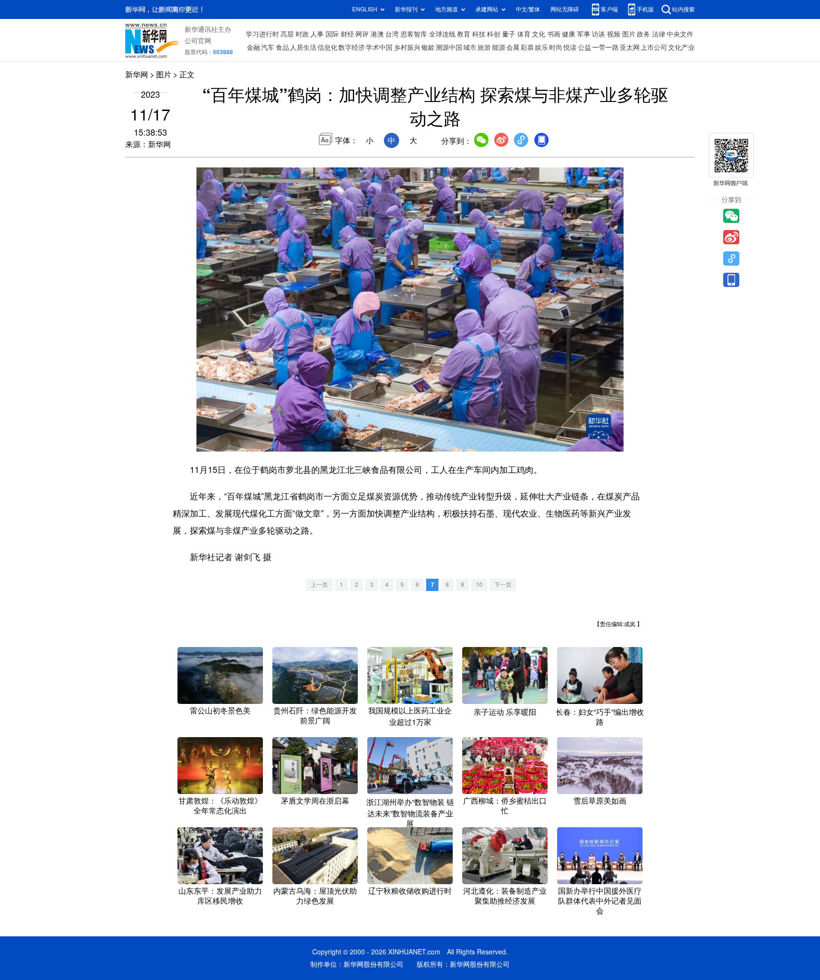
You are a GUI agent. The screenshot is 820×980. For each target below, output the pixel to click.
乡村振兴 (407, 47)
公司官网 (198, 40)
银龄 (428, 47)
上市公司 (654, 47)
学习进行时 (262, 34)
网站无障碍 (564, 9)
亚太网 (630, 47)
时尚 (555, 47)
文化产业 (681, 47)
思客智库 (414, 34)
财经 (347, 34)
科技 (478, 34)
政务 (643, 34)
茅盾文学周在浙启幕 (315, 800)
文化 (538, 34)
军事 (583, 34)
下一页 (503, 585)
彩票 (527, 47)
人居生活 (303, 47)
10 (479, 585)
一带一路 (605, 47)
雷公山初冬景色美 (220, 710)
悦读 (570, 47)
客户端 (609, 9)
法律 (658, 34)
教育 (463, 34)
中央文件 (680, 34)
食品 (282, 47)
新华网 (136, 74)
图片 (628, 34)
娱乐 (541, 47)
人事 (317, 34)
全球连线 (442, 34)
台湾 (392, 34)
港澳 (377, 34)
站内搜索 (683, 9)
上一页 (319, 585)
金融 (253, 47)
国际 (332, 34)
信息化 (327, 47)
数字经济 (351, 47)
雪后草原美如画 (599, 800)
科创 (493, 34)
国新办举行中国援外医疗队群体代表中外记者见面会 (600, 901)
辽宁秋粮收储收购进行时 (410, 891)
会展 (513, 47)
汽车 (267, 47)
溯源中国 (449, 47)
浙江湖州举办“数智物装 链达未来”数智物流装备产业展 (410, 812)
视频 (613, 34)
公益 (584, 47)
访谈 (598, 34)
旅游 (484, 47)
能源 (498, 47)
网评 (362, 34)
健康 (568, 34)
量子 (508, 34)
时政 (302, 34)
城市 (469, 47)
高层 (287, 34)
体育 (524, 34)
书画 (553, 34)
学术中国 (379, 47)
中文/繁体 (528, 9)
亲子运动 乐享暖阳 (505, 712)
